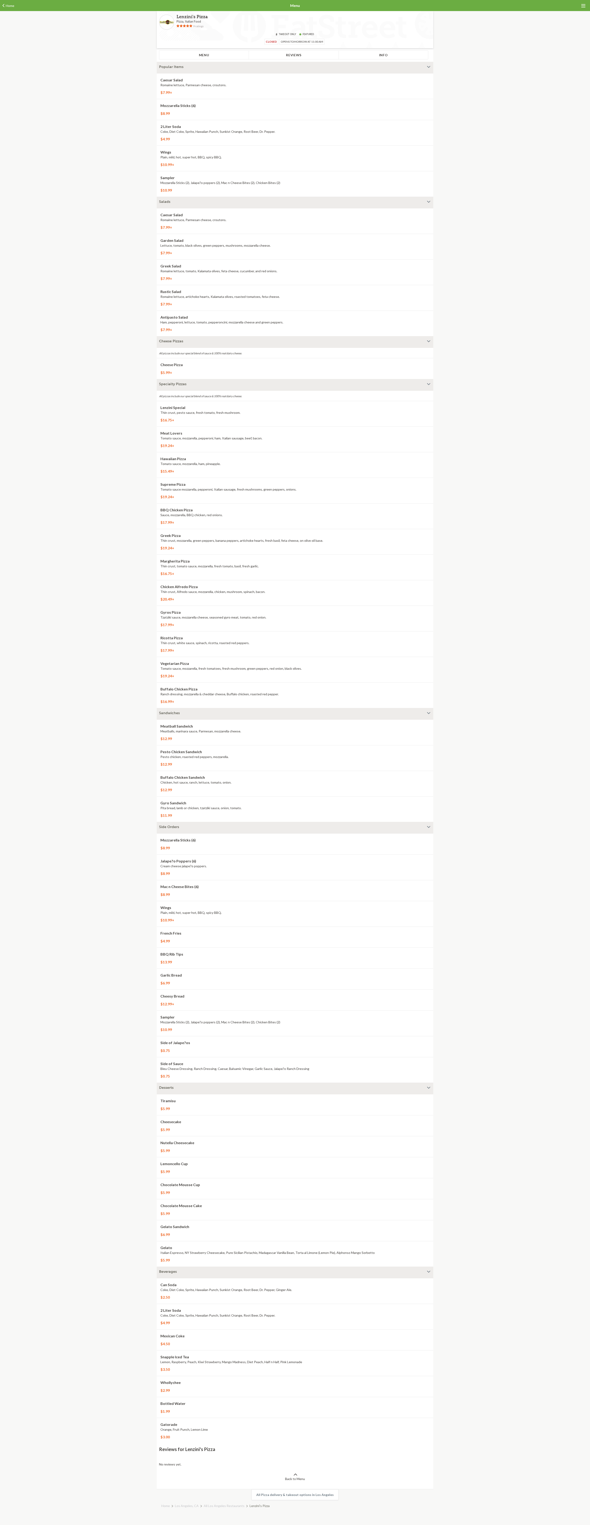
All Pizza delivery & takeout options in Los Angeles (295, 1495)
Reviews (293, 55)
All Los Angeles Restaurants (224, 1506)
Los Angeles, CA (187, 1506)
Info (383, 55)
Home (165, 1506)
